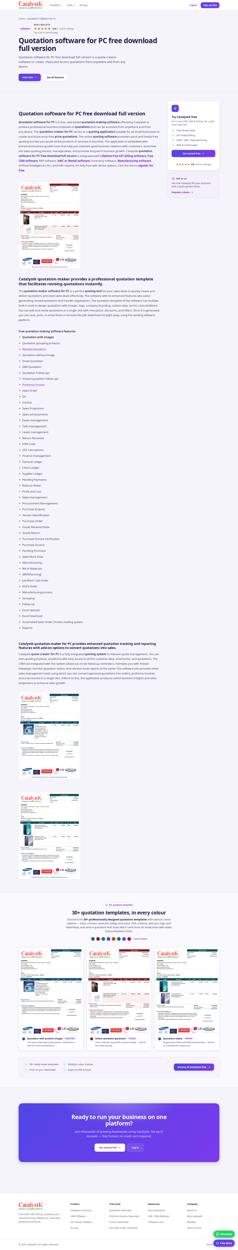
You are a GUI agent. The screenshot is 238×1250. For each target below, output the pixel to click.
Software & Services (81, 1210)
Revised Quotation (34, 349)
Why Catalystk (194, 1216)
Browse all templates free (192, 1067)
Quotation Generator (120, 1210)
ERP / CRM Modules (158, 1216)
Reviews (191, 1222)
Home (22, 18)
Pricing (83, 5)
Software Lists (155, 1222)
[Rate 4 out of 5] (45, 28)
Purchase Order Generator (123, 1227)
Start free (28, 77)
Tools (69, 5)
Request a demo (181, 192)
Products (55, 5)
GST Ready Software (81, 1222)
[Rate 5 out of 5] (49, 28)
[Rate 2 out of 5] (39, 28)
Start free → (212, 1244)
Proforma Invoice (33, 385)
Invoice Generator (119, 1222)
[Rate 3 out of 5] (42, 28)
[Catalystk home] (31, 5)
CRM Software (78, 1216)
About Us (192, 1210)
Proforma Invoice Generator (124, 1216)
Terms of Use (194, 1227)
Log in (193, 5)
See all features (55, 77)
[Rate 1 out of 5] (35, 28)
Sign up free (210, 5)
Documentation (156, 1210)
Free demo (226, 1243)
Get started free (191, 153)
